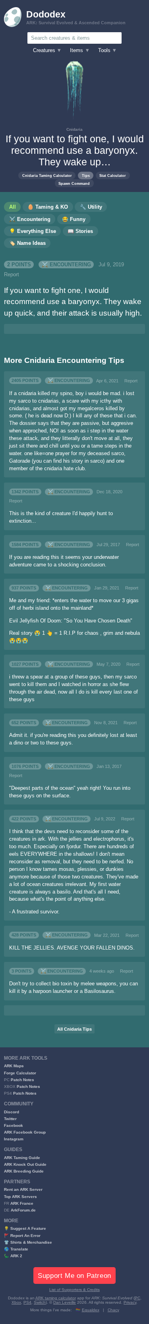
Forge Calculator (20, 1073)
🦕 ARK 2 (13, 1256)
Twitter (10, 1119)
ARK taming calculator (55, 1298)
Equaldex (90, 1310)
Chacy (113, 1310)
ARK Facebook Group (25, 1132)
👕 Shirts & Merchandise (28, 1242)
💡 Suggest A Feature (25, 1228)
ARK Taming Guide (22, 1157)
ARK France (21, 1203)
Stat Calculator (112, 175)
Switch (40, 1302)
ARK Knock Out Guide (25, 1164)
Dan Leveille (64, 1302)
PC (137, 1298)
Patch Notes (22, 1080)
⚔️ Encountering (66, 265)
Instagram (13, 1139)
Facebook (13, 1125)
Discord (11, 1112)
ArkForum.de (23, 1210)
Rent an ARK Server (23, 1189)
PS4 (27, 1302)
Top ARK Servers (20, 1196)
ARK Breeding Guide (24, 1171)
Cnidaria (74, 129)
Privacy (130, 1302)
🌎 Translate (16, 1249)
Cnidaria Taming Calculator (47, 175)
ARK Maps (14, 1066)
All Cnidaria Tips (74, 1029)
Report (11, 274)
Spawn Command (74, 183)
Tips (86, 175)
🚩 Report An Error (22, 1235)
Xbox (16, 1302)
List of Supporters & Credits (74, 1289)
